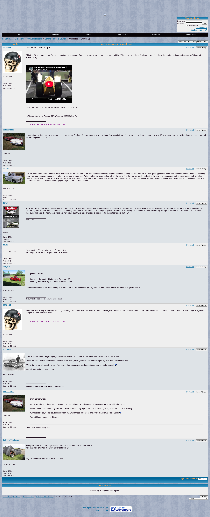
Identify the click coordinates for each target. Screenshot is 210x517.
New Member (201, 28)
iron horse (7, 349)
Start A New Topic (184, 41)
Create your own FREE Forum (95, 507)
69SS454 (7, 47)
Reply (194, 41)
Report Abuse (102, 510)
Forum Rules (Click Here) (13, 39)
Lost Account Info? (199, 30)
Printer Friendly (202, 41)
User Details (122, 35)
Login (204, 23)
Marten (6, 168)
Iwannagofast (8, 130)
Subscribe (204, 496)
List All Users (53, 35)
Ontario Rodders (34, 39)
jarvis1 (5, 245)
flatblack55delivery (11, 440)
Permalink (190, 47)
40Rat (5, 203)
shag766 (6, 266)
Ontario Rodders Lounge (55, 39)
